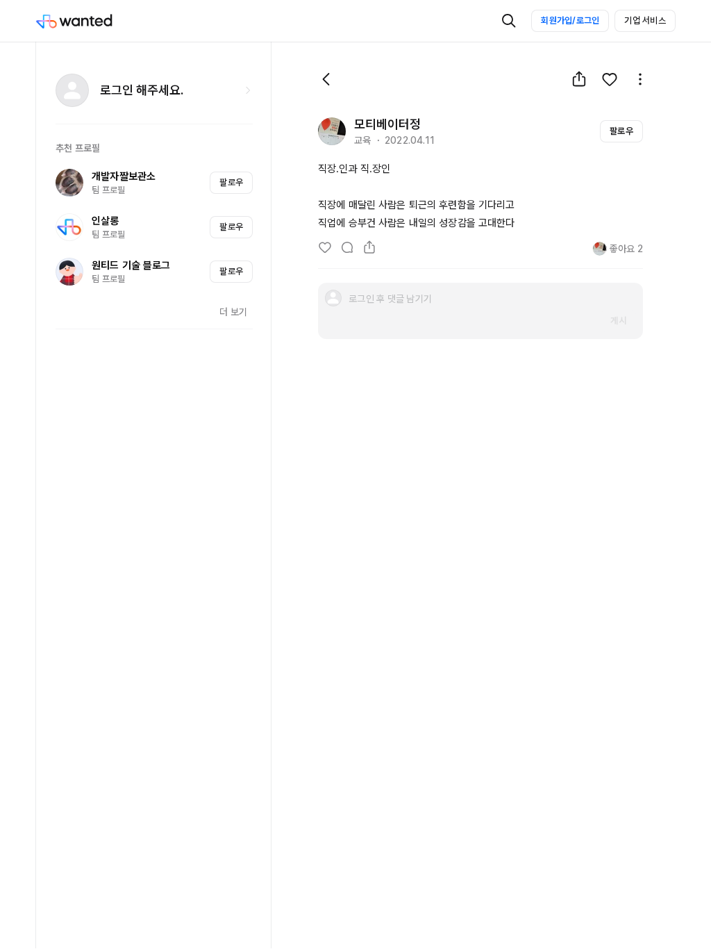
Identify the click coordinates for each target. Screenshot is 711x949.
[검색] (509, 21)
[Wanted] (88, 21)
